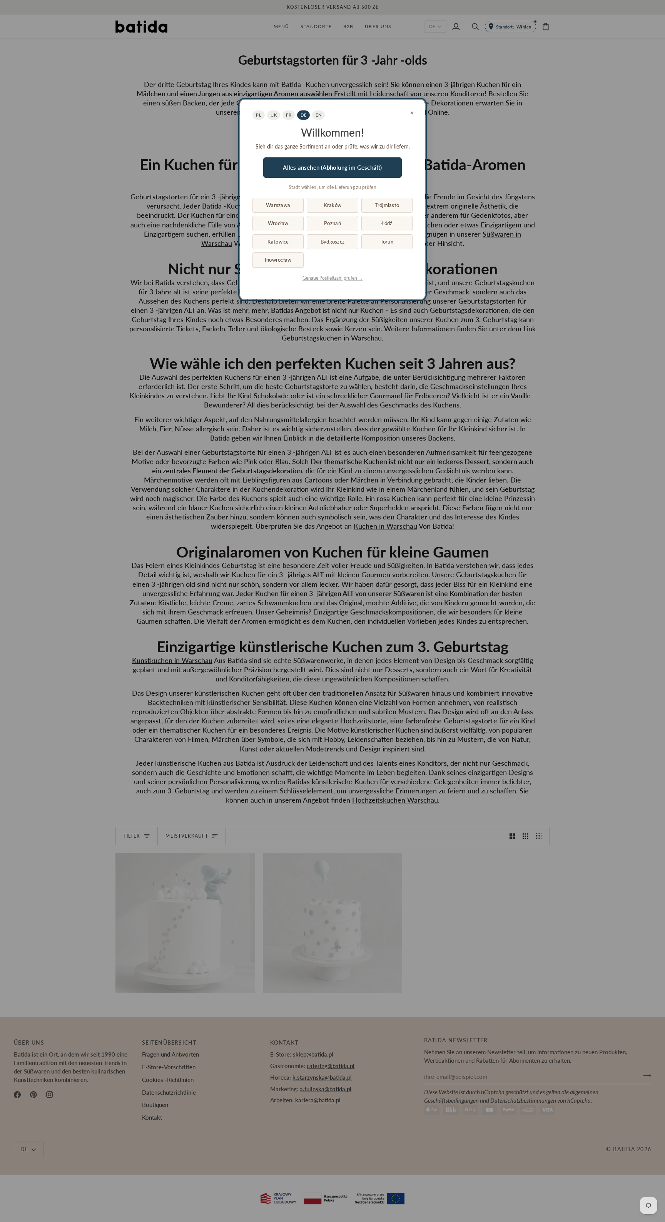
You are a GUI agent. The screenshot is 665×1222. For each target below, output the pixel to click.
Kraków (333, 205)
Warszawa (278, 205)
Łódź (386, 223)
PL (258, 114)
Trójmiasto (387, 205)
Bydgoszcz (332, 242)
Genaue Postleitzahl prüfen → (332, 278)
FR (288, 114)
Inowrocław (278, 260)
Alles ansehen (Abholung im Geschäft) (332, 167)
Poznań (332, 223)
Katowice (278, 242)
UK (274, 114)
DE (303, 114)
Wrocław (278, 223)
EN (318, 114)
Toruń (387, 242)
